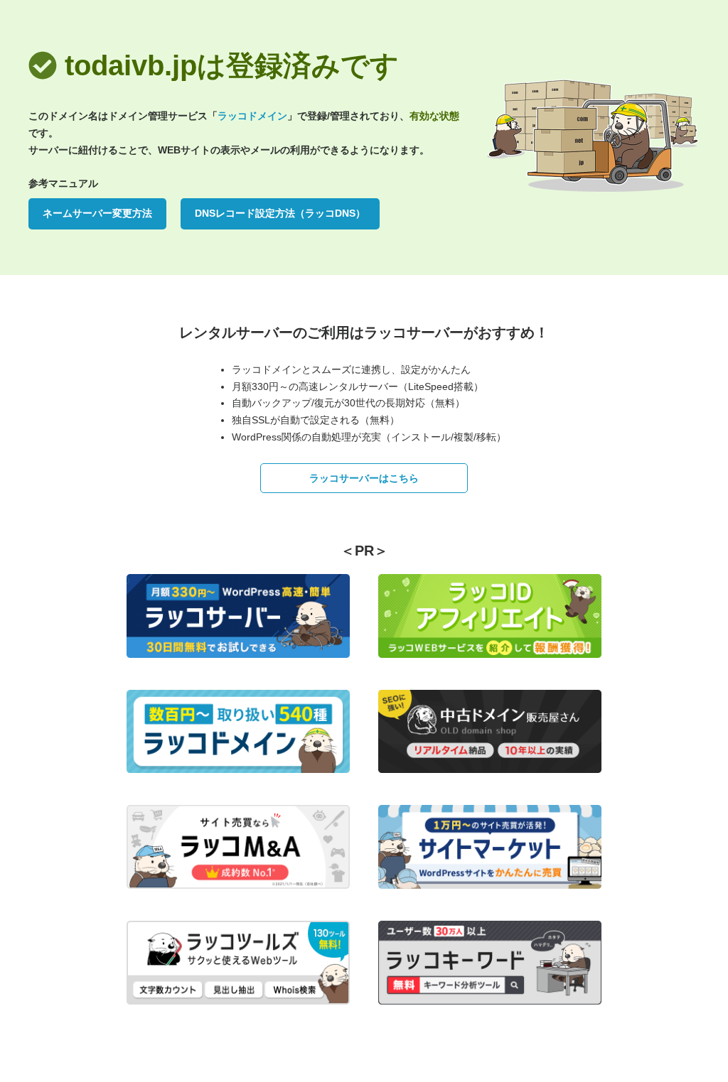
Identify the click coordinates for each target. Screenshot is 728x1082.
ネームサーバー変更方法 (97, 213)
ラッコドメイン (252, 115)
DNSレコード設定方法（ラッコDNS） (280, 213)
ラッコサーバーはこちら (364, 478)
